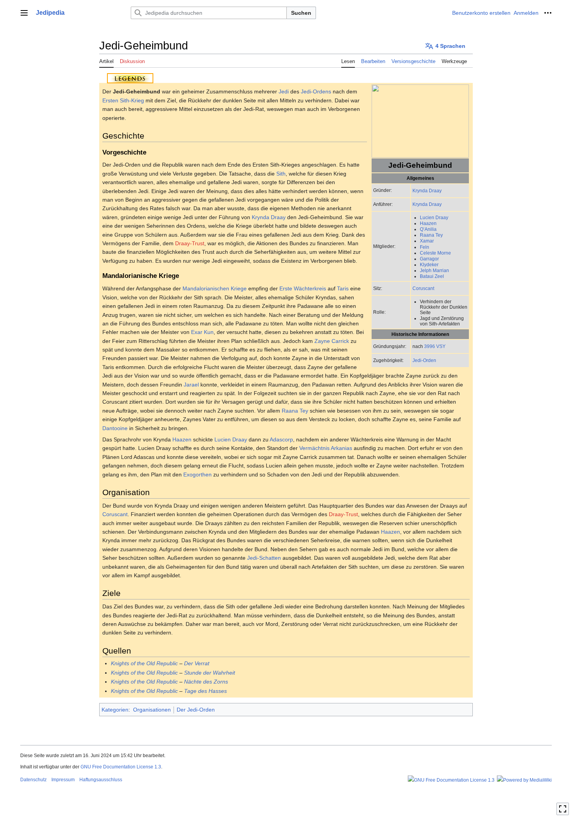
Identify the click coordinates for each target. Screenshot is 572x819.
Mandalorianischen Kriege (214, 288)
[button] (24, 13)
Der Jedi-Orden (196, 710)
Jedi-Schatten (264, 558)
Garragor (429, 258)
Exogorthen (197, 474)
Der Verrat (196, 663)
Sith (281, 173)
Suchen (301, 13)
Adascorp (281, 439)
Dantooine (115, 428)
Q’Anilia (428, 229)
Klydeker (429, 264)
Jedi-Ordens (316, 91)
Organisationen (152, 710)
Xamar (427, 240)
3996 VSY (435, 346)
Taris (343, 288)
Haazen (428, 223)
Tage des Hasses (205, 691)
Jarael (191, 384)
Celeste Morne (435, 252)
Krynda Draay (427, 190)
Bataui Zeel (432, 276)
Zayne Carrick (331, 341)
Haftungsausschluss (100, 779)
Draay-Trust (189, 243)
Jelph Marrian (434, 270)
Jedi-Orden (424, 360)
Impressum (63, 779)
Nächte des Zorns (206, 681)
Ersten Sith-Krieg (123, 100)
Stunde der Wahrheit (209, 673)
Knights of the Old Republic (144, 663)
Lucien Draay (434, 217)
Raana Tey (431, 234)
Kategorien (115, 710)
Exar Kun (202, 332)
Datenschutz (33, 779)
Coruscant (423, 288)
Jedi (284, 91)
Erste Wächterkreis (302, 288)
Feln (424, 247)
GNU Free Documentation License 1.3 (121, 767)
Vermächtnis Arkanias (325, 448)
